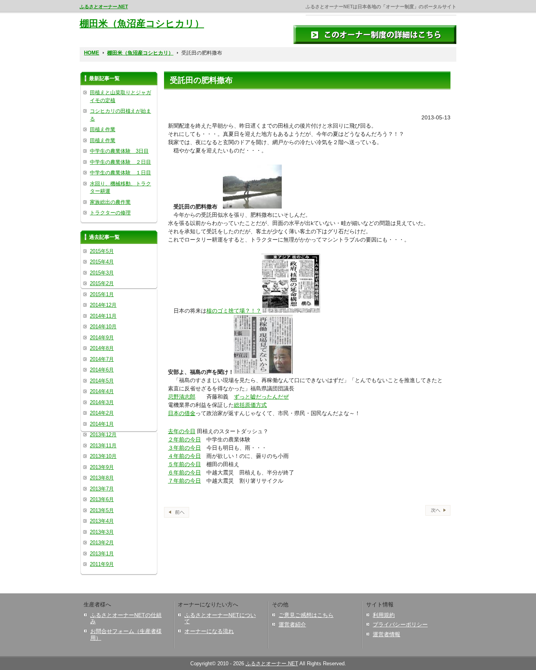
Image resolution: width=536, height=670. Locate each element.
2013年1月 (102, 554)
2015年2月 (102, 283)
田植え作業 (102, 129)
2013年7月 (102, 489)
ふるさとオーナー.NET (104, 6)
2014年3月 (102, 402)
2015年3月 (102, 273)
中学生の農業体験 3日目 (119, 151)
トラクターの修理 (110, 213)
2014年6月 (102, 370)
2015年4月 (102, 262)
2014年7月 (102, 359)
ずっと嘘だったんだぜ (261, 397)
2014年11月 (103, 316)
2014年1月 (102, 424)
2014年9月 (102, 337)
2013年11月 (103, 445)
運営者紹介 (292, 624)
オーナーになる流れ (209, 631)
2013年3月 (102, 532)
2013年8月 (102, 478)
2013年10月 (103, 456)
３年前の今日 (184, 448)
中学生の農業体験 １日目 (120, 173)
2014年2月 (102, 413)
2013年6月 (102, 499)
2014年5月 (102, 381)
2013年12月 (103, 435)
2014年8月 (102, 348)
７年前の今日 (184, 481)
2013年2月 (102, 543)
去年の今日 (181, 431)
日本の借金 (181, 413)
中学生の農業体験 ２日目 (120, 162)
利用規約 (384, 615)
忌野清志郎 (181, 397)
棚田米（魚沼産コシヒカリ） (142, 23)
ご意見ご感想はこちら (306, 615)
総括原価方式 (250, 405)
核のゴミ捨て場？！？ (233, 311)
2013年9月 (102, 467)
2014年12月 (103, 305)
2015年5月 (102, 251)
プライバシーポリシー (400, 624)
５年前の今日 (184, 464)
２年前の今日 (184, 439)
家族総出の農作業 (110, 202)
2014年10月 (103, 327)
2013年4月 (102, 521)
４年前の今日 (184, 456)
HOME (91, 53)
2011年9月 (102, 564)
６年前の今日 (184, 472)
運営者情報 (386, 634)
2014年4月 (102, 391)
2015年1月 (102, 294)
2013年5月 (102, 510)
